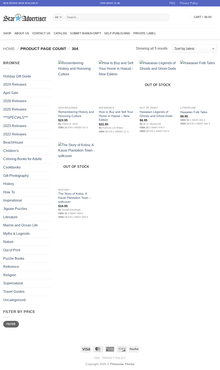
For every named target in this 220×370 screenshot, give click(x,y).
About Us (21, 33)
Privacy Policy (189, 3)
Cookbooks (12, 167)
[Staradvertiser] (24, 17)
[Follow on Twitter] (210, 3)
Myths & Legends (16, 233)
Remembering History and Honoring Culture (76, 114)
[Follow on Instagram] (206, 3)
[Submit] (165, 17)
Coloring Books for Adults (22, 159)
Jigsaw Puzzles (15, 209)
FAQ (172, 3)
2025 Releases (14, 109)
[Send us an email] (214, 3)
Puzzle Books (13, 258)
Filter (10, 324)
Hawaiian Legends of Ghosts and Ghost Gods (156, 114)
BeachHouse (13, 142)
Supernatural (13, 283)
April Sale (10, 93)
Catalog (60, 33)
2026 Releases (14, 101)
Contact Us (41, 33)
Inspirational (12, 200)
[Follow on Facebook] (202, 3)
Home (9, 48)
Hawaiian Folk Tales (193, 112)
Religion (9, 275)
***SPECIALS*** (15, 117)
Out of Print (11, 250)
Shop (7, 33)
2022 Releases (14, 134)
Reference (11, 266)
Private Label (144, 33)
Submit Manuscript (85, 33)
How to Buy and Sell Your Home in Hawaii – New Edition (116, 115)
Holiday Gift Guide (17, 76)
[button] (205, 17)
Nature (8, 242)
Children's (11, 151)
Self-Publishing (117, 33)
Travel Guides (13, 291)
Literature (10, 217)
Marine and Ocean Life (20, 225)
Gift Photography (16, 175)
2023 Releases (14, 126)
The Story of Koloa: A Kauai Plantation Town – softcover (74, 197)
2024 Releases (14, 84)
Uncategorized (14, 300)
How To (9, 192)
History (8, 184)
